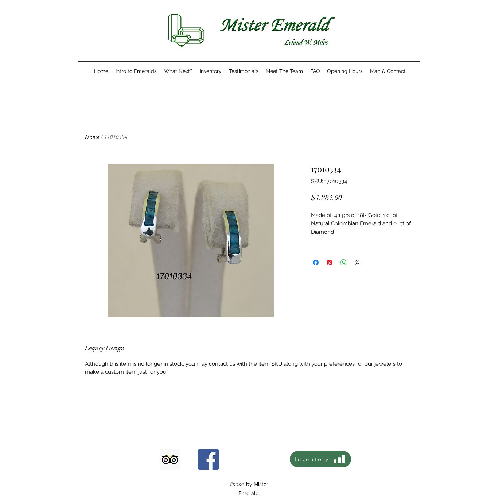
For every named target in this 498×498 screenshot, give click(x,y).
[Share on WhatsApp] (343, 262)
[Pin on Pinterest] (329, 262)
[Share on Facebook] (315, 262)
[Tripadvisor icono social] (170, 459)
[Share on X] (357, 262)
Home (92, 137)
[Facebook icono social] (208, 459)
